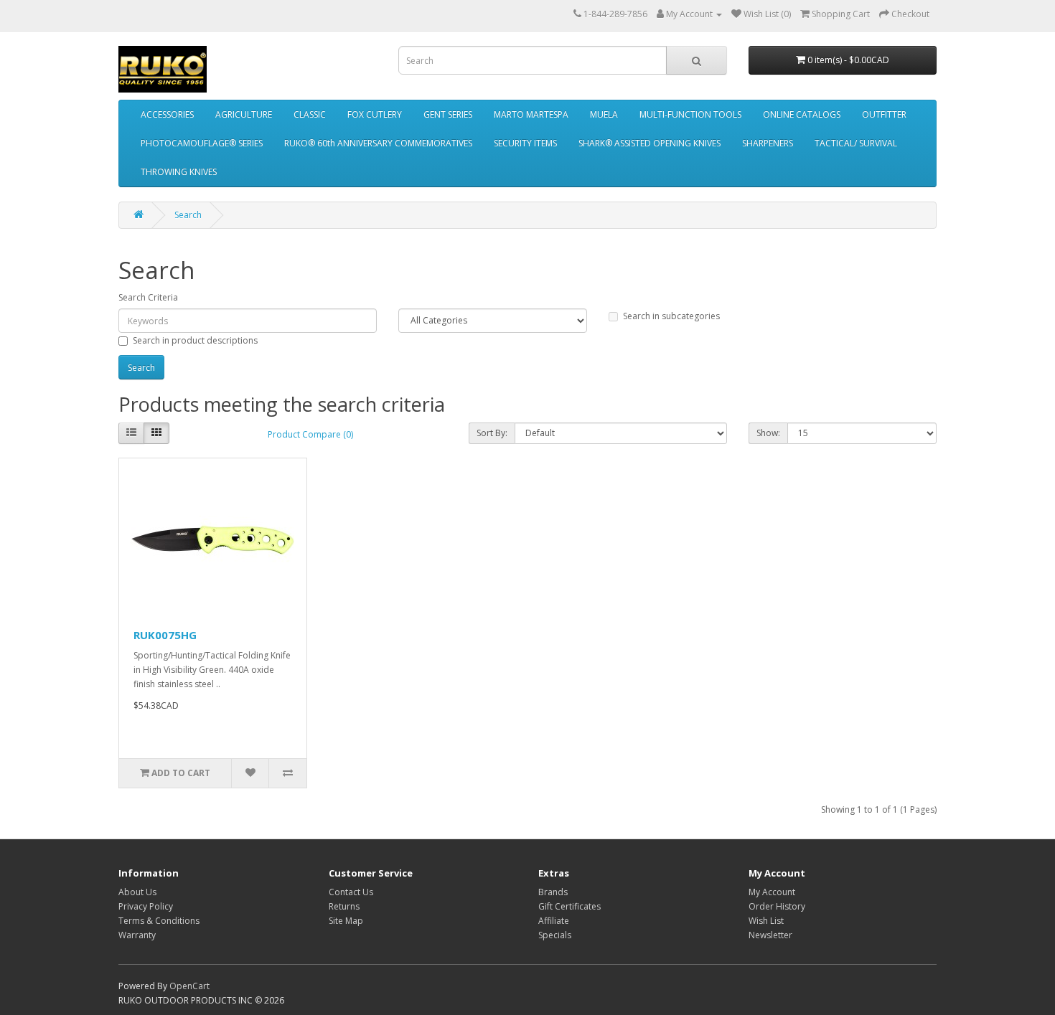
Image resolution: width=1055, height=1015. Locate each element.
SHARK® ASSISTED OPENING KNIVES (649, 143)
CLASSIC (310, 114)
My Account (772, 892)
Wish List (766, 921)
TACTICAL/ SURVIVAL (856, 143)
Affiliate (553, 921)
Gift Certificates (569, 906)
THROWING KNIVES (179, 172)
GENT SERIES (447, 114)
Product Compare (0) (310, 434)
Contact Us (351, 892)
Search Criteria (148, 297)
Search (188, 215)
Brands (553, 892)
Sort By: (492, 433)
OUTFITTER (884, 114)
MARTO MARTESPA (531, 114)
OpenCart (189, 986)
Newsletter (770, 935)
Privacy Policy (145, 906)
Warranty (137, 935)
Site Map (346, 921)
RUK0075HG (165, 635)
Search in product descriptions (195, 340)
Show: (768, 433)
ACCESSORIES (167, 114)
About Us (137, 892)
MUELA (604, 114)
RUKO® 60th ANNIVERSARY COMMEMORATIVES (378, 143)
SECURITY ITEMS (525, 143)
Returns (344, 906)
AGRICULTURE (243, 114)
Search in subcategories (671, 316)
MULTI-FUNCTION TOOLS (690, 114)
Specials (554, 935)
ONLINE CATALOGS (801, 114)
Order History (777, 906)
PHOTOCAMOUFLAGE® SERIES (202, 143)
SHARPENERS (767, 143)
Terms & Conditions (159, 921)
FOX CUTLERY (374, 114)
